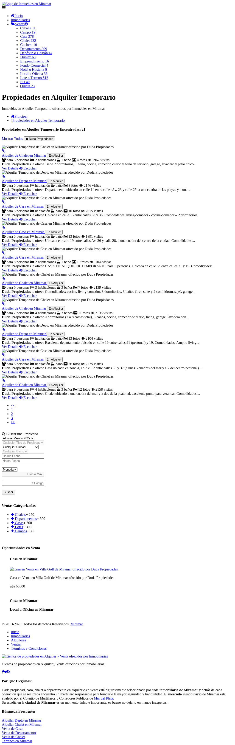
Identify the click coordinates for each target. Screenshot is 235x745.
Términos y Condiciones (29, 648)
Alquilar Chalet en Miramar (22, 724)
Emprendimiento (34, 61)
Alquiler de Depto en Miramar (32, 181)
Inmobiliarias (20, 20)
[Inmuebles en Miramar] (55, 656)
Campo (27, 32)
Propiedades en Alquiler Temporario (38, 120)
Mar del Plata (103, 698)
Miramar (76, 624)
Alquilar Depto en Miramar (21, 720)
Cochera (28, 45)
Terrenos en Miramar (17, 741)
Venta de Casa (12, 729)
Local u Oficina (34, 74)
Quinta (27, 86)
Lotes (18, 527)
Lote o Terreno (34, 78)
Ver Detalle (10, 168)
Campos (20, 531)
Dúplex (28, 57)
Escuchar (29, 168)
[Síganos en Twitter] (5, 672)
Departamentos (25, 519)
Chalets (20, 514)
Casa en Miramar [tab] (23, 559)
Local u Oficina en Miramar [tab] (31, 609)
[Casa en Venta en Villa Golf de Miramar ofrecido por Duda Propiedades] (64, 569)
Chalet (28, 40)
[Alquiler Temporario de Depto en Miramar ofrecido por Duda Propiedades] (3, 176)
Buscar (8, 492)
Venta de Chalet (13, 737)
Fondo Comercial (34, 65)
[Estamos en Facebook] (3, 672)
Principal (20, 116)
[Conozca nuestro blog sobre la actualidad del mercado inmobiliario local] (8, 672)
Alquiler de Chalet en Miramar (32, 155)
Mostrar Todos (13, 139)
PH (25, 82)
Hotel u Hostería (33, 69)
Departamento (33, 49)
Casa (27, 36)
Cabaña (28, 28)
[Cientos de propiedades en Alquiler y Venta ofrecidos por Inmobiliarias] (26, 4)
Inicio (18, 16)
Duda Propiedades (40, 139)
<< (13, 405)
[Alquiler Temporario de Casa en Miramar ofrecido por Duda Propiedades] (3, 202)
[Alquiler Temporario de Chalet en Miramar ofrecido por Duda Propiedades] (3, 151)
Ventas (20, 24)
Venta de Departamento (19, 733)
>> (13, 422)
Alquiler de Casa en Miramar (31, 206)
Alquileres (18, 640)
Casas (18, 523)
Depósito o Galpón (36, 53)
